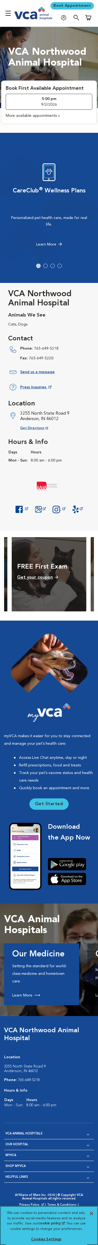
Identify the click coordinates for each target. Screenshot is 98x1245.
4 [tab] (59, 266)
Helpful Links (16, 1177)
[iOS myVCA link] (69, 879)
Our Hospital (16, 1144)
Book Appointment (72, 6)
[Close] (91, 1214)
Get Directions (38, 428)
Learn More (46, 244)
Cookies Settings (46, 1239)
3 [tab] (52, 266)
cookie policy (51, 1223)
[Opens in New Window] (22, 509)
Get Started (49, 804)
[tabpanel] (49, 206)
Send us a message (37, 372)
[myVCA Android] (69, 864)
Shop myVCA (15, 1166)
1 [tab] (38, 266)
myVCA (10, 1155)
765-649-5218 (46, 348)
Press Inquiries (35, 388)
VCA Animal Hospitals (23, 1133)
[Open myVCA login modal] (65, 17)
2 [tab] (45, 266)
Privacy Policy (32, 1205)
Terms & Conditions (61, 1205)
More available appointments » (33, 116)
